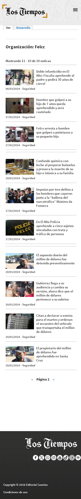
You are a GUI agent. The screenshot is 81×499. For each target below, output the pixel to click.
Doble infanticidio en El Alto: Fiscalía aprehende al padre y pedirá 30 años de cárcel (55, 77)
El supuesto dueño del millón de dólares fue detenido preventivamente (55, 259)
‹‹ (32, 379)
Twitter (42, 457)
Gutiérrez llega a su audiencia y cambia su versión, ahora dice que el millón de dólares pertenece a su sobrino (54, 291)
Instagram (54, 457)
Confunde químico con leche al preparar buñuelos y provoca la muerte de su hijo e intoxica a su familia (55, 167)
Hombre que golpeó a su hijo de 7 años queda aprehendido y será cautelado (53, 106)
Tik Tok (66, 457)
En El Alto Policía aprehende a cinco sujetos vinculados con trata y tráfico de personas (55, 228)
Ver (9, 28)
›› (53, 379)
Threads (72, 457)
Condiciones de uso (15, 492)
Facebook (35, 457)
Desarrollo (23, 28)
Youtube (60, 457)
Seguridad (28, 89)
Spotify (78, 457)
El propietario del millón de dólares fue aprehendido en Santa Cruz (53, 354)
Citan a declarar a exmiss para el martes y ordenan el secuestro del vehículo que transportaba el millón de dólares (55, 323)
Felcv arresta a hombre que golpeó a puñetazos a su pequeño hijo (54, 132)
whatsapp (48, 457)
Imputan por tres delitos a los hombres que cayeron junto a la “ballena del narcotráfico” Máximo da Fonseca (54, 197)
